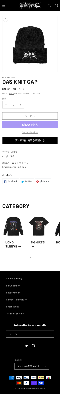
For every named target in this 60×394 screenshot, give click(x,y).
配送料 (11, 93)
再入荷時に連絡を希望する (30, 140)
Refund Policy (13, 285)
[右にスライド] (36, 257)
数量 (4, 98)
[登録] (50, 334)
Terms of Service (15, 313)
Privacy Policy (13, 292)
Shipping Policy (14, 278)
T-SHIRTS (38, 242)
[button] (3, 5)
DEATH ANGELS (26, 388)
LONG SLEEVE (11, 244)
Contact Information (16, 299)
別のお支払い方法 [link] (30, 132)
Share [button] (9, 175)
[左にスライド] (23, 257)
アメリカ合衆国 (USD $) (29, 366)
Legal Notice (12, 306)
